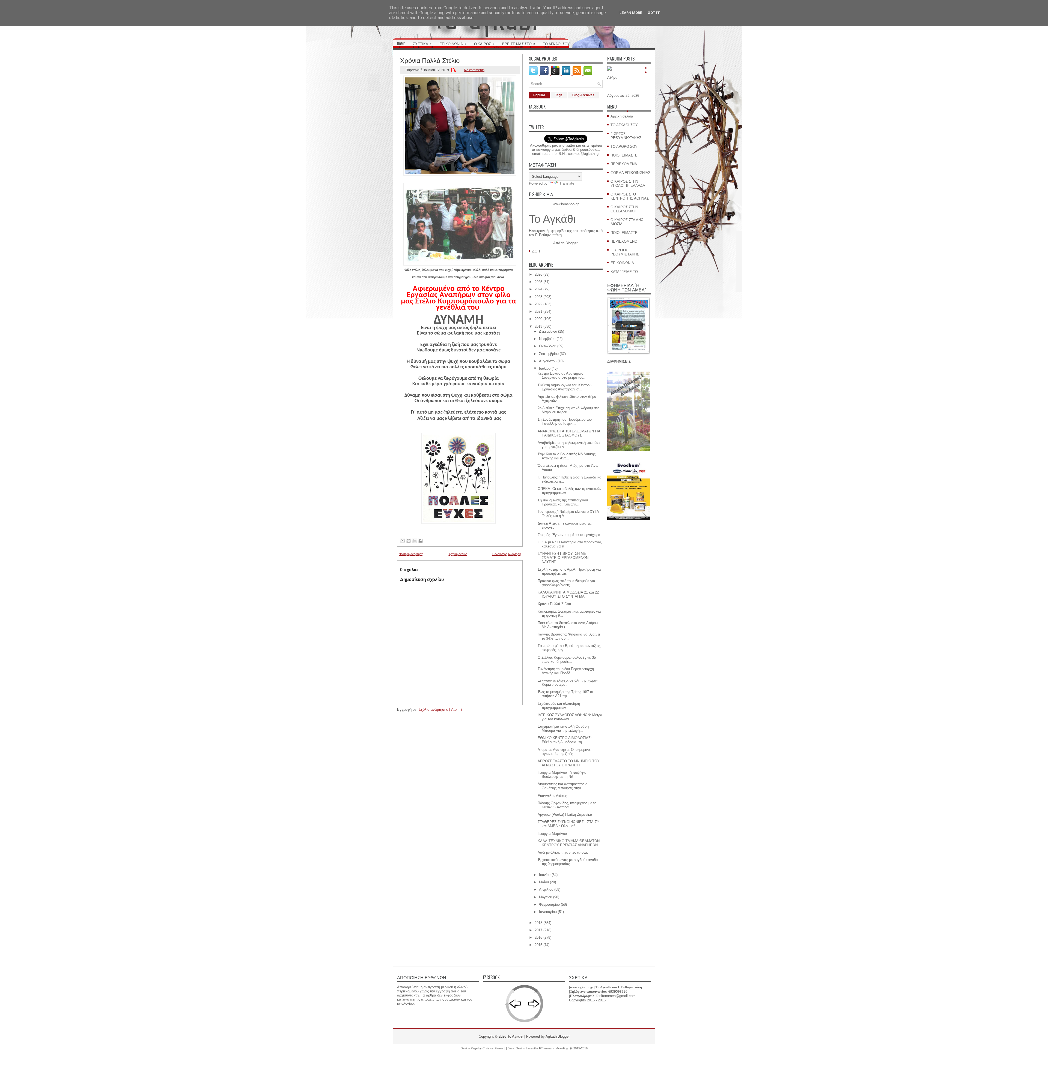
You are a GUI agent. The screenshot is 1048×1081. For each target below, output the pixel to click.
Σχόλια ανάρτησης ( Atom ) (440, 709)
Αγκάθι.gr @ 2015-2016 (572, 1048)
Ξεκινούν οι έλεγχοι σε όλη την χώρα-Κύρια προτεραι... (567, 682)
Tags (558, 95)
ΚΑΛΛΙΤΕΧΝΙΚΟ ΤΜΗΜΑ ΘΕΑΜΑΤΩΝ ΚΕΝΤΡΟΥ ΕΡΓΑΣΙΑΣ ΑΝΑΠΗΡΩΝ (569, 843)
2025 (538, 282)
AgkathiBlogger (558, 1036)
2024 (538, 289)
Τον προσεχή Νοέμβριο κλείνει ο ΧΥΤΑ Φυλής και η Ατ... (568, 514)
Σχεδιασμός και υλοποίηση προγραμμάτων (559, 705)
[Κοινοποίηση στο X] (414, 540)
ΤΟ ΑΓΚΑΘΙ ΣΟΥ (556, 43)
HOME (401, 43)
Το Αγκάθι (552, 219)
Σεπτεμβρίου (549, 354)
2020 (538, 319)
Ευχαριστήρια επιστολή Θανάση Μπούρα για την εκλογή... (563, 728)
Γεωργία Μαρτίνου (552, 834)
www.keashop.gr (566, 204)
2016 (538, 937)
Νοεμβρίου (547, 339)
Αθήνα (612, 78)
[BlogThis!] (408, 540)
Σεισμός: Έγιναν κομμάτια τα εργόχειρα (569, 535)
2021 (538, 311)
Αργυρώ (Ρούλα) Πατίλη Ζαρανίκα (565, 814)
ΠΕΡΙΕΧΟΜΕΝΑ (624, 164)
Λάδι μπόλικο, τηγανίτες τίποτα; (563, 852)
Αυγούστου (547, 361)
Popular (539, 95)
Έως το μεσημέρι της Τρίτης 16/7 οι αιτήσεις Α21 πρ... (565, 694)
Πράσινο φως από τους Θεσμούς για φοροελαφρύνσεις (566, 583)
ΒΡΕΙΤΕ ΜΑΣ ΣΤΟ (518, 43)
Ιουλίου (544, 368)
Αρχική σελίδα (458, 554)
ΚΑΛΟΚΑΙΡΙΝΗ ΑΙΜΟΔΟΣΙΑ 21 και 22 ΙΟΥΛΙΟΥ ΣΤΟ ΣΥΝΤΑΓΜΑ (568, 594)
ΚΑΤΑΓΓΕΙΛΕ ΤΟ (624, 272)
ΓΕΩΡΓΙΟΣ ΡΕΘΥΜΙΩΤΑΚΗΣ (625, 252)
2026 (538, 274)
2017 (538, 930)
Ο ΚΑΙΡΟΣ (484, 43)
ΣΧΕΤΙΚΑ (422, 43)
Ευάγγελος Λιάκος (552, 796)
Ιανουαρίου (548, 912)
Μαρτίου (545, 897)
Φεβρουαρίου (549, 904)
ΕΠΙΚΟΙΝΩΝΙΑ (452, 43)
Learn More (631, 13)
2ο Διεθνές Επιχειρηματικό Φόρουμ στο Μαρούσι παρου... (568, 410)
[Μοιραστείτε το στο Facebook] (420, 540)
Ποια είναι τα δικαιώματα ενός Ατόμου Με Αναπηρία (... (568, 625)
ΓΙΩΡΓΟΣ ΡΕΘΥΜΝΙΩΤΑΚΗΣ (626, 136)
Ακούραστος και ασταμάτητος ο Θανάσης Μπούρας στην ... (562, 786)
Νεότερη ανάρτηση (411, 554)
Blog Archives (583, 95)
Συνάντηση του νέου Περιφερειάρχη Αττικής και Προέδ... (566, 671)
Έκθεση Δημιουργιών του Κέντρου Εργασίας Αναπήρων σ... (564, 387)
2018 (538, 923)
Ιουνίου (544, 875)
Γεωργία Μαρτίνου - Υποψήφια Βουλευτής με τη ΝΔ (562, 774)
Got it (654, 13)
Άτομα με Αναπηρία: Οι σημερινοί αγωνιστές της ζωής (564, 752)
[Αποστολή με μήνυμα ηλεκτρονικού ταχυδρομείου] (402, 540)
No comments (474, 70)
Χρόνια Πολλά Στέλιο (430, 60)
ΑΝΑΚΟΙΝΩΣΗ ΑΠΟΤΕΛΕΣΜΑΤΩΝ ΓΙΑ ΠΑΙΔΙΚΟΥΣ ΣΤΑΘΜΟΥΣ (569, 433)
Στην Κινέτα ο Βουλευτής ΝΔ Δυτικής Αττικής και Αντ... (567, 456)
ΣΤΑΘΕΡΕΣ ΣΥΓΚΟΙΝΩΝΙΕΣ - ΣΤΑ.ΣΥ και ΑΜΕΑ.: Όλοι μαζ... (568, 824)
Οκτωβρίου (547, 346)
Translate (566, 183)
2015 (538, 945)
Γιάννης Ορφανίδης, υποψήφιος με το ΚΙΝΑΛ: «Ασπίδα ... (567, 805)
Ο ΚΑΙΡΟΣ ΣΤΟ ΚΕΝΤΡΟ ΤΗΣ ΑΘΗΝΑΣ (630, 196)
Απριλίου (546, 889)
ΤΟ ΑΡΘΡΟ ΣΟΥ (624, 146)
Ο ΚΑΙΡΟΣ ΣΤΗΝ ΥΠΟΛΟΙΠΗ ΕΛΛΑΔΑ (628, 183)
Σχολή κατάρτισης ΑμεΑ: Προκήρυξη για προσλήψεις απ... (569, 571)
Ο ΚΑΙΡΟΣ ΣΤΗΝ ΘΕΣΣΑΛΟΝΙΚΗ (624, 209)
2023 (538, 297)
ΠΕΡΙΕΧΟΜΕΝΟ (624, 241)
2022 (538, 304)
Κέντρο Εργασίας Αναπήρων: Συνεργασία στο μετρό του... (562, 375)
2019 (538, 326)
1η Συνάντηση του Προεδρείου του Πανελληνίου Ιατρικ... (565, 421)
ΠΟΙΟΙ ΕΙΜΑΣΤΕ (624, 155)
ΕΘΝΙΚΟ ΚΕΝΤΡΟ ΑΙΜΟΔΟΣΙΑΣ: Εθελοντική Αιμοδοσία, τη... (565, 740)
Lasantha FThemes (539, 1048)
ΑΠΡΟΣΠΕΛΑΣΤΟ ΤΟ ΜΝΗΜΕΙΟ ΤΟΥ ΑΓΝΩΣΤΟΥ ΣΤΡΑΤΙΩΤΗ (569, 763)
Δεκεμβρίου (548, 331)
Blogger (571, 243)
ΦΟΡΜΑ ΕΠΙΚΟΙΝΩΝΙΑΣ (630, 173)
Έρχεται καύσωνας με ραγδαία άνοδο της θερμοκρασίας (568, 862)
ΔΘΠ (536, 251)
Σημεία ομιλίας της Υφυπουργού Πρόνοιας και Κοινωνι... (563, 502)
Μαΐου (544, 882)
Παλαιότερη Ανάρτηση (506, 554)
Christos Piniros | (494, 1048)
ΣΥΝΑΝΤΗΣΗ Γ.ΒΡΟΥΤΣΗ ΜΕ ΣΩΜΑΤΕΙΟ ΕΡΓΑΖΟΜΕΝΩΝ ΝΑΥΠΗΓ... (563, 558)
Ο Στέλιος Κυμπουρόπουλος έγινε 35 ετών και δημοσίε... (567, 659)
